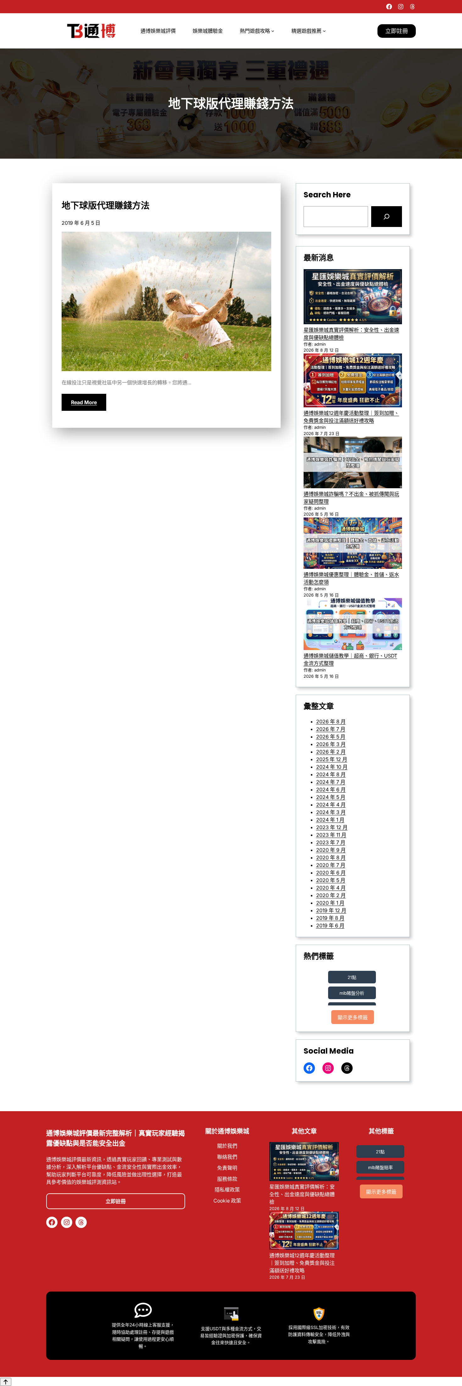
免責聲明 (227, 1168)
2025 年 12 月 (331, 759)
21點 (352, 977)
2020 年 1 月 (330, 903)
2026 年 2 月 (331, 752)
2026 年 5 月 (330, 736)
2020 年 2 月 (331, 895)
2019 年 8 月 (330, 918)
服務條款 (227, 1179)
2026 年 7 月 (330, 729)
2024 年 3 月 (331, 812)
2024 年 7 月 (330, 782)
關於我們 (227, 1146)
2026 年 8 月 (331, 721)
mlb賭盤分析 (351, 993)
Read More (84, 402)
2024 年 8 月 (331, 774)
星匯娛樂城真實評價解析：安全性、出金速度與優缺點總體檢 (302, 1194)
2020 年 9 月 (331, 850)
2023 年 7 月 (330, 842)
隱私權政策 (227, 1189)
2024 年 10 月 (332, 767)
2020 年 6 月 (331, 872)
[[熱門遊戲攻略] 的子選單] (272, 30)
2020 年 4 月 (331, 888)
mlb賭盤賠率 (380, 1167)
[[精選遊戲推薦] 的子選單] (324, 30)
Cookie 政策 (227, 1200)
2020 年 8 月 (331, 857)
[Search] (386, 216)
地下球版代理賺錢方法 (106, 205)
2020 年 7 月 (330, 865)
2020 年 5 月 (330, 880)
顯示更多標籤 (353, 1017)
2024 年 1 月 (330, 820)
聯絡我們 (227, 1157)
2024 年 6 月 (331, 789)
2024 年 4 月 (331, 804)
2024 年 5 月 (330, 797)
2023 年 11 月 (331, 835)
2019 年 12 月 (331, 910)
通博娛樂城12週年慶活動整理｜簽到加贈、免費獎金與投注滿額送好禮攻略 (302, 1263)
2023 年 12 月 (332, 827)
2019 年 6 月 (330, 925)
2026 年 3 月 (331, 744)
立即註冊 (396, 31)
